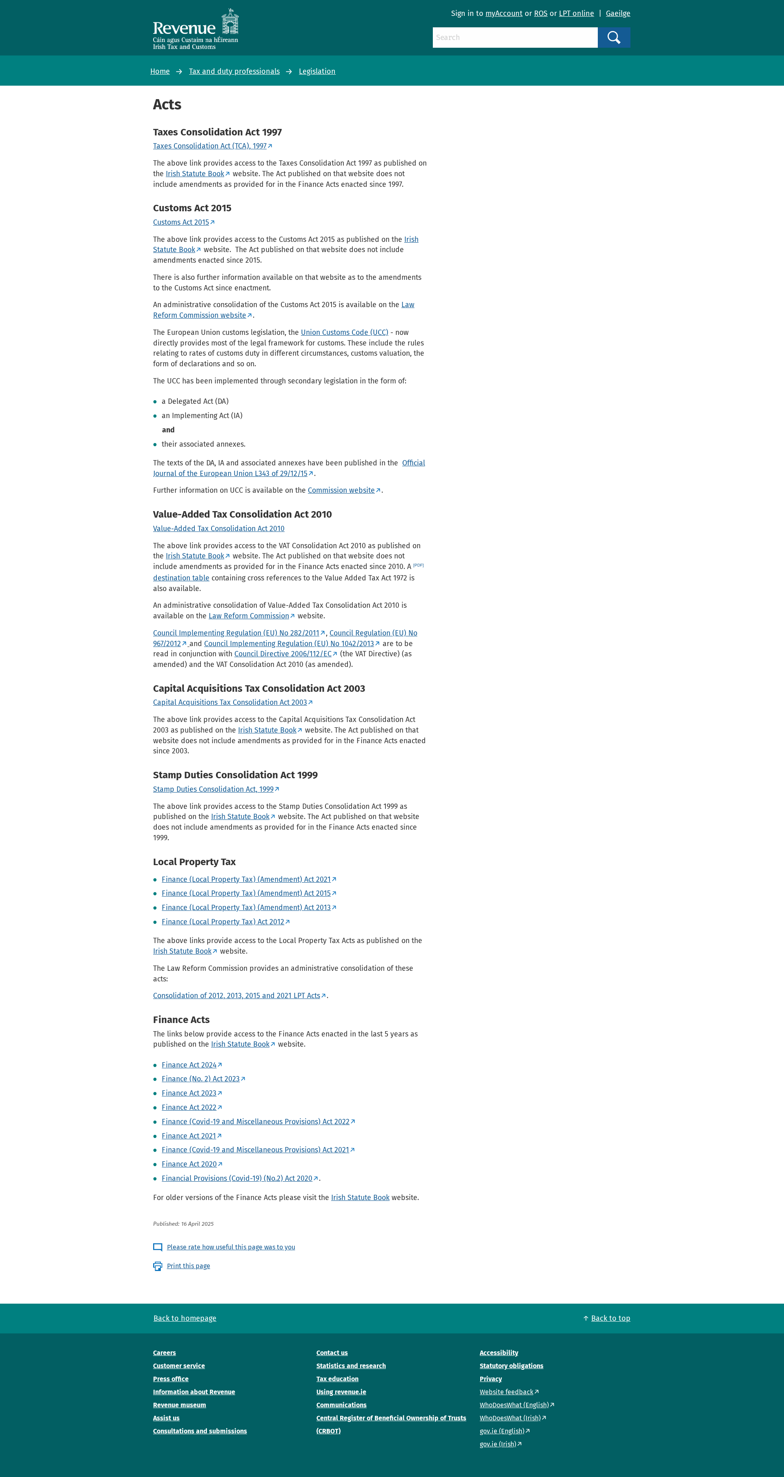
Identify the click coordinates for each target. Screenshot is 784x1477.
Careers (164, 1353)
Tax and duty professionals (234, 71)
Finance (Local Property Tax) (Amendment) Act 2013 (246, 907)
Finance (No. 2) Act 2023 (201, 1078)
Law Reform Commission (249, 615)
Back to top (610, 1318)
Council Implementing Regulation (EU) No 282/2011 (236, 633)
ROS (541, 13)
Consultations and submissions (200, 1431)
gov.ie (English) (502, 1431)
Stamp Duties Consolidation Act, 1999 (213, 789)
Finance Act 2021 (189, 1136)
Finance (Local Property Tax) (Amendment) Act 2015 (246, 893)
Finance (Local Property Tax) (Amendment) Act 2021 (246, 879)
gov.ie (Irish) (498, 1444)
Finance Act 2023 (189, 1093)
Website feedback (506, 1392)
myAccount (504, 13)
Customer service (179, 1366)
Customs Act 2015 (181, 222)
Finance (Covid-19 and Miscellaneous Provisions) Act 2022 (256, 1121)
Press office (171, 1379)
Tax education (337, 1379)
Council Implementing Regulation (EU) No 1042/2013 (289, 643)
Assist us (166, 1418)
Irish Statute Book (195, 173)
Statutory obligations (511, 1366)
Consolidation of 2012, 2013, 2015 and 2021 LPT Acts (236, 995)
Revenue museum (179, 1405)
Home (160, 71)
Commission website (341, 490)
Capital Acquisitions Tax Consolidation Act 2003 (230, 702)
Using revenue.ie (341, 1392)
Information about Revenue (194, 1392)
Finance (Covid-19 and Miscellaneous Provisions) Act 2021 (255, 1149)
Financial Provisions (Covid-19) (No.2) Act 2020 (237, 1178)
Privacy (491, 1379)
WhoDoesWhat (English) (514, 1405)
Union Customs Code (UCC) (344, 332)
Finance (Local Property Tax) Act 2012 (223, 921)
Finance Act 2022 (189, 1107)
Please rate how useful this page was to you (231, 1247)
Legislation (317, 71)
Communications (341, 1405)
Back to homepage (185, 1318)
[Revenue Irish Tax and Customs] (196, 28)
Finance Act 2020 (189, 1164)
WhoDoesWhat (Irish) (510, 1418)
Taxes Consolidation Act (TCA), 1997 (210, 146)
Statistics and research (351, 1366)
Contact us (332, 1353)
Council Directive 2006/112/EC (283, 653)
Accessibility (499, 1353)
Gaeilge (618, 13)
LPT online (576, 13)
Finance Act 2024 (189, 1065)
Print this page (188, 1266)
